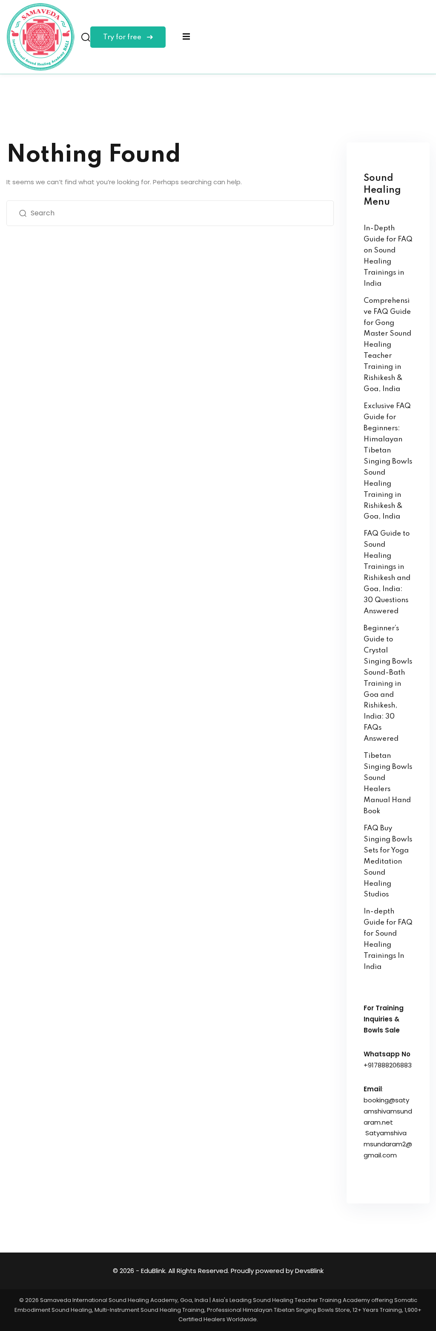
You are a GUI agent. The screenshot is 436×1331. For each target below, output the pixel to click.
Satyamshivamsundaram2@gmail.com (388, 1144)
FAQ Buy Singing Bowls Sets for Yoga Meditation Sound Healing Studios (388, 862)
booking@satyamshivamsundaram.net (388, 1111)
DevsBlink (309, 1270)
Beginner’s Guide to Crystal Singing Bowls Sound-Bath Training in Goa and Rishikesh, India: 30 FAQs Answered (388, 683)
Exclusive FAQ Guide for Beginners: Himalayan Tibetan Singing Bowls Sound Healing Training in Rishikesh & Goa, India (388, 461)
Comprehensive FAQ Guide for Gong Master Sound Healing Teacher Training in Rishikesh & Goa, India (387, 345)
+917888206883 (388, 1065)
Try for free (123, 37)
